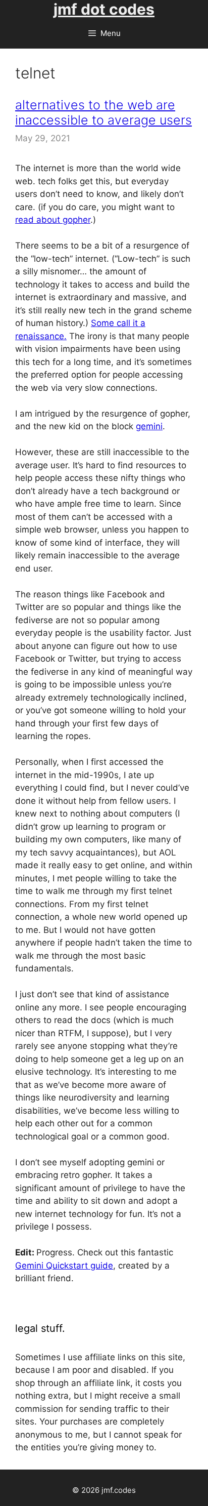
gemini (149, 426)
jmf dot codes (104, 9)
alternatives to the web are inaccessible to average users (103, 112)
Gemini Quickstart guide (64, 1265)
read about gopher (52, 220)
